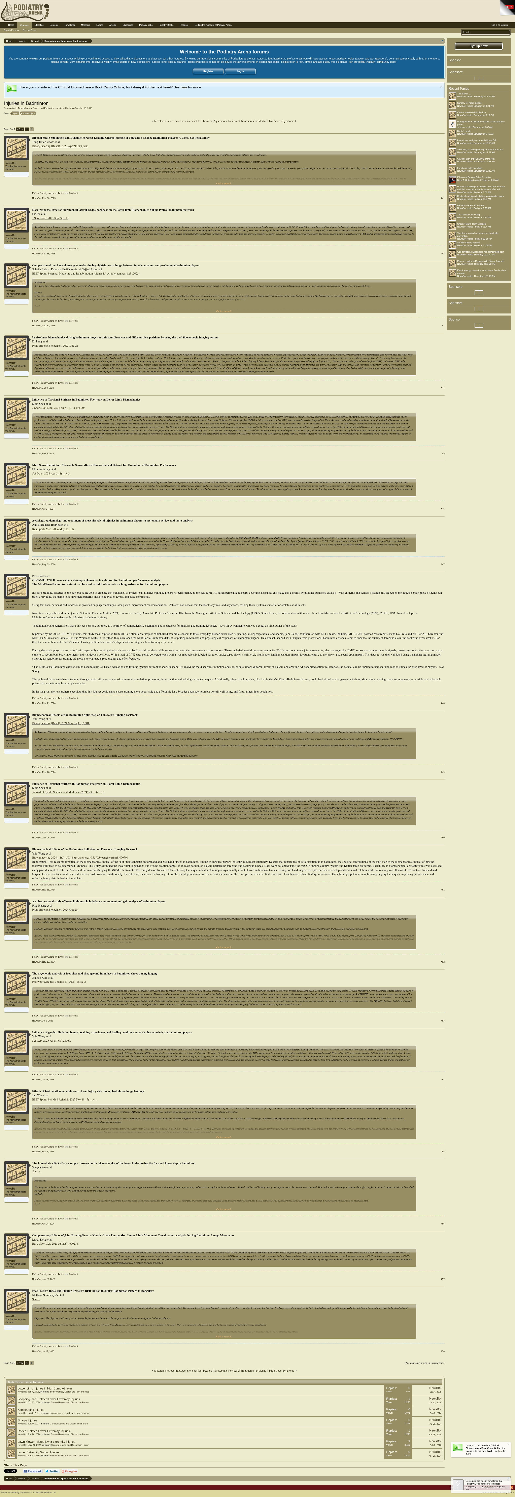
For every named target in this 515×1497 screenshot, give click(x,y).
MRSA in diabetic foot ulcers (470, 205)
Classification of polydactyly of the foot (475, 159)
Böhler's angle (464, 131)
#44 (443, 388)
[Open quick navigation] (442, 41)
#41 (443, 198)
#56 (443, 1223)
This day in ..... (464, 93)
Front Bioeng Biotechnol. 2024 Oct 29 (54, 909)
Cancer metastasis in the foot (471, 112)
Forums (24, 25)
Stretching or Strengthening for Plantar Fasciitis (480, 149)
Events (99, 25)
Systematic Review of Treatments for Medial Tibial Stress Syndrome (254, 121)
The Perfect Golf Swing (468, 214)
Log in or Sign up (499, 25)
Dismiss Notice (441, 86)
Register (208, 71)
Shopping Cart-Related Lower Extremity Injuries (49, 1399)
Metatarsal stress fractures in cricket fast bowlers (183, 121)
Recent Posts (29, 30)
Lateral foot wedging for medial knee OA (476, 140)
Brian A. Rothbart (465, 180)
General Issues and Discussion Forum (70, 1402)
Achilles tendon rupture (468, 242)
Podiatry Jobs (146, 25)
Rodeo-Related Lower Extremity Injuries (44, 1431)
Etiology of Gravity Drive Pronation (474, 177)
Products (184, 25)
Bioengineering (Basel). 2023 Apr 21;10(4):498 (60, 146)
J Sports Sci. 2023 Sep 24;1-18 (50, 218)
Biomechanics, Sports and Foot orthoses (38, 108)
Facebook (73, 193)
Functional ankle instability (470, 168)
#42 (443, 253)
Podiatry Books (166, 25)
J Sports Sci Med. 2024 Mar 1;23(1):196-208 (58, 408)
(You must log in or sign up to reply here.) (425, 1363)
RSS (511, 1487)
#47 (443, 564)
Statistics (39, 25)
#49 (443, 772)
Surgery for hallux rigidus (469, 103)
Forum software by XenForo (29, 1492)
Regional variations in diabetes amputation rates (480, 196)
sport (15, 113)
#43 (443, 325)
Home (11, 25)
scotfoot (461, 127)
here (183, 87)
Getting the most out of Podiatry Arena (213, 25)
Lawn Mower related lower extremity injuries (46, 1441)
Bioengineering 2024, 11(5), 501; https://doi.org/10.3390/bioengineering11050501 (80, 857)
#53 (443, 1021)
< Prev (20, 129)
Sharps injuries (27, 1420)
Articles (112, 25)
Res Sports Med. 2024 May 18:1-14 (53, 529)
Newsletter (70, 25)
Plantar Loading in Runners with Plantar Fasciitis (480, 261)
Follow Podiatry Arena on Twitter (48, 193)
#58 (443, 1351)
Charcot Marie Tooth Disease (471, 224)
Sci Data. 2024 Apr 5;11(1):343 (51, 473)
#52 (443, 962)
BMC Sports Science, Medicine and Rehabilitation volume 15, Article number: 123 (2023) (86, 273)
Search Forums (11, 30)
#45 (443, 453)
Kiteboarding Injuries (31, 1409)
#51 (443, 889)
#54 (443, 1079)
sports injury (29, 113)
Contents (54, 25)
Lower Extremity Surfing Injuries (39, 1452)
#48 (443, 703)
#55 (443, 1151)
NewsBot (73, 108)
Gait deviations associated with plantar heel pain (480, 252)
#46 (443, 509)
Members (85, 25)
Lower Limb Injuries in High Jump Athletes (45, 1388)
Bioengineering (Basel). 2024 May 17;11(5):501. (61, 723)
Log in (240, 71)
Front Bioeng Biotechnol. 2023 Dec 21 (55, 345)
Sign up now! (479, 46)
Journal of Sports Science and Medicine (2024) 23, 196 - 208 (68, 792)
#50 (443, 837)
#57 (443, 1279)
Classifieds (128, 25)
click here (488, 1486)
